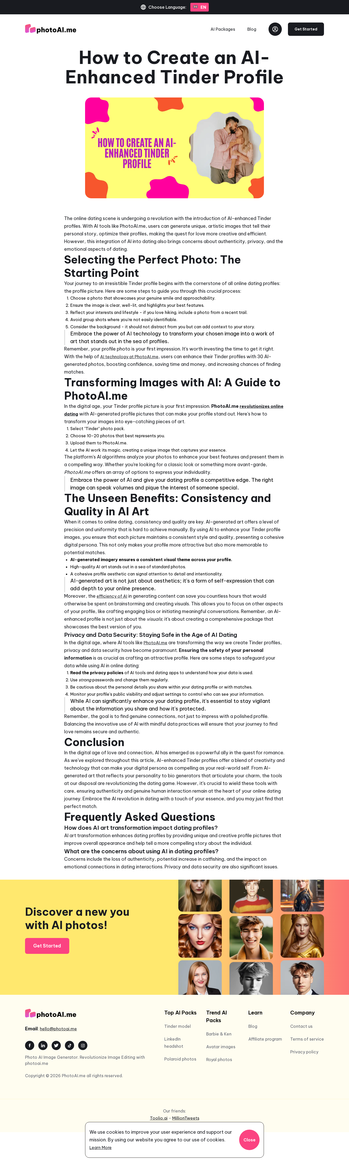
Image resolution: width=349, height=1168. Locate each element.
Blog (251, 29)
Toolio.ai (159, 1118)
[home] (50, 29)
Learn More (100, 1147)
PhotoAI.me (155, 642)
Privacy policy (304, 1051)
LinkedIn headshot (173, 1042)
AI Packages (223, 29)
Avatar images (220, 1046)
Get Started (306, 29)
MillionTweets (185, 1118)
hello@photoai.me (58, 1028)
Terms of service (307, 1039)
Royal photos (219, 1059)
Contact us (301, 1026)
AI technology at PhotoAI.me (129, 356)
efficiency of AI (112, 596)
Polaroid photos (180, 1059)
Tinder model (177, 1026)
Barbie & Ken (218, 1033)
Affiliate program (265, 1039)
